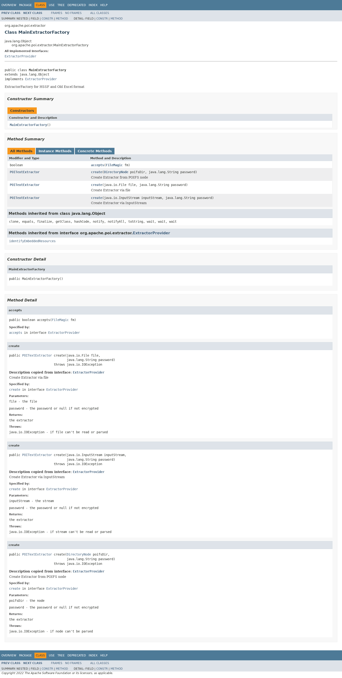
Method (62, 18)
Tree (61, 5)
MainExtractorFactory (28, 125)
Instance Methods (55, 151)
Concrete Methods (95, 151)
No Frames (73, 13)
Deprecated (76, 5)
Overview (8, 5)
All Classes (99, 13)
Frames (56, 13)
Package (25, 5)
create (96, 172)
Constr (47, 18)
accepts (97, 165)
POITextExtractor (25, 172)
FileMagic (114, 165)
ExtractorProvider (20, 56)
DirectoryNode (116, 172)
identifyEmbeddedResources (32, 241)
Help (103, 5)
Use (52, 5)
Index (93, 5)
